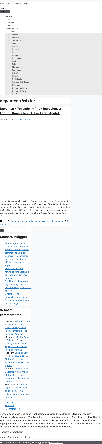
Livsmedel (9, 22)
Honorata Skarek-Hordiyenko (14, 3)
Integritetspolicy (13, 409)
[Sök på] (2, 230)
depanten (14, 221)
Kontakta (9, 405)
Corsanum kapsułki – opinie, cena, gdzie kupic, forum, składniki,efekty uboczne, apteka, (17, 390)
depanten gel (58, 221)
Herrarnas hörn (12, 28)
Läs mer (3, 216)
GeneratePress (56, 442)
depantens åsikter (42, 221)
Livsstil (8, 19)
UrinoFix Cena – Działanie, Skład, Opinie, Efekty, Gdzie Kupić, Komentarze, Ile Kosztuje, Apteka (17, 327)
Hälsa (7, 25)
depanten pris (26, 221)
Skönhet (9, 16)
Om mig (9, 402)
